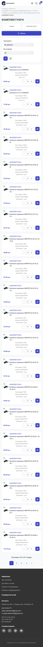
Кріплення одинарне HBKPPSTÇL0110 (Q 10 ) (23, 191)
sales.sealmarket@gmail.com (11, 611)
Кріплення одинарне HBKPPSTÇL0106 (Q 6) (23, 141)
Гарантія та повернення (10, 587)
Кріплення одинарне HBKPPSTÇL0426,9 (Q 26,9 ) (23, 388)
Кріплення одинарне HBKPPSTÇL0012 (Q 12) (23, 116)
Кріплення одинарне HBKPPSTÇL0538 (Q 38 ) (23, 487)
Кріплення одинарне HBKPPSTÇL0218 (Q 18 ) (23, 314)
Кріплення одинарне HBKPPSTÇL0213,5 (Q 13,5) (24, 240)
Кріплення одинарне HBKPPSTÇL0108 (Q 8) (23, 166)
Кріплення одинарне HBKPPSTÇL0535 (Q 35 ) (23, 462)
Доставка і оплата (8, 583)
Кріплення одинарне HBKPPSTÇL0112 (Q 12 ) (23, 215)
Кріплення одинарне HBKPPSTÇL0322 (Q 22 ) (23, 339)
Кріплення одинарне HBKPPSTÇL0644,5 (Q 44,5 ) (23, 536)
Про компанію (6, 580)
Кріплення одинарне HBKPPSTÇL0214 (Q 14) (23, 265)
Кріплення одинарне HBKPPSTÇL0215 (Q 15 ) (23, 289)
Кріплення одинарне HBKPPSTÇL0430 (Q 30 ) (23, 413)
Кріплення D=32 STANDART (19, 93)
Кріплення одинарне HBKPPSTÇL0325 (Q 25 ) (23, 363)
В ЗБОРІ (11, 26)
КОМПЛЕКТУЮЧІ (31, 26)
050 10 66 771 (6, 608)
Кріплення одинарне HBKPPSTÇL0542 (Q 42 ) (23, 512)
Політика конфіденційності (11, 590)
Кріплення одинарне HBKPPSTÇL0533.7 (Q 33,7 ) (24, 437)
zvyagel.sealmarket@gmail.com (12, 613)
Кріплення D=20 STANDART (19, 70)
